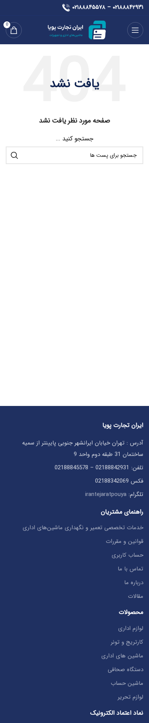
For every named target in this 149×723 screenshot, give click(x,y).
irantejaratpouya (105, 494)
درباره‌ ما (133, 583)
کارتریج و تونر (127, 642)
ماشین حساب (127, 684)
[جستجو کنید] (14, 155)
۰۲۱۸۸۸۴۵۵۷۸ (88, 7)
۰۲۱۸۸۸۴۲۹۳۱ (128, 7)
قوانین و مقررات (124, 542)
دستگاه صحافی (125, 670)
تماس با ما (130, 569)
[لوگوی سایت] (74, 29)
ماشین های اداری (122, 656)
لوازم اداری (130, 629)
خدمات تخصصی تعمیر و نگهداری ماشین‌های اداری (83, 528)
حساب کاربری (127, 555)
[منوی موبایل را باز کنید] (135, 30)
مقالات (135, 597)
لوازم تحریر (130, 697)
